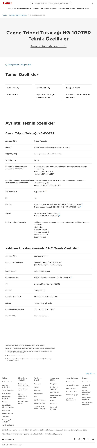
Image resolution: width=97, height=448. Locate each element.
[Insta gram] (79, 439)
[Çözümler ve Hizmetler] (75, 8)
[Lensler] (39, 8)
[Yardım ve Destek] (90, 8)
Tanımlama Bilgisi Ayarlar (53, 434)
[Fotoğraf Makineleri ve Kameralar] (32, 8)
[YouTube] (93, 439)
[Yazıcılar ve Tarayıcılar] (57, 8)
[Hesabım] (92, 3)
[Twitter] (89, 439)
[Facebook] (75, 439)
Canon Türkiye (7, 439)
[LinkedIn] (84, 439)
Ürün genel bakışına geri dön (19, 65)
